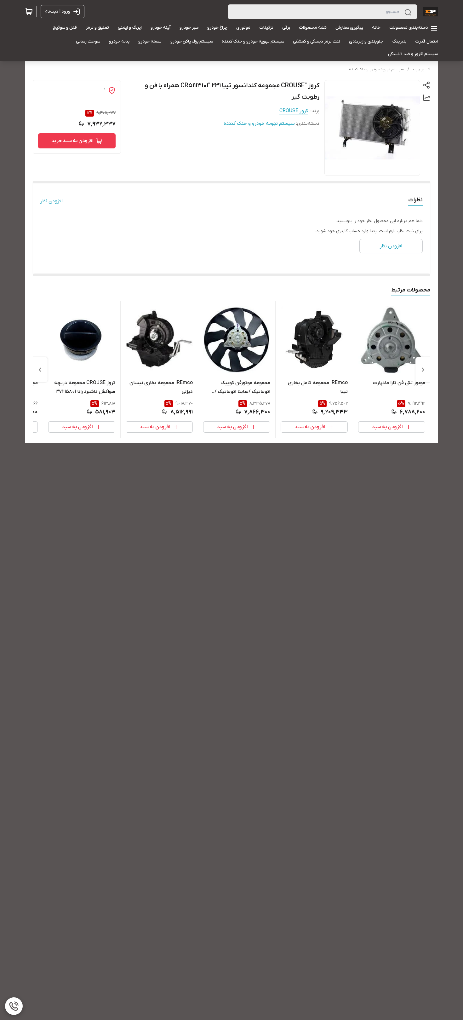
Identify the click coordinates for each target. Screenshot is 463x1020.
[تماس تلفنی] (14, 1006)
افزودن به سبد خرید (72, 141)
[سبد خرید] (29, 11)
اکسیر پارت (421, 69)
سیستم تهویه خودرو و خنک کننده (376, 69)
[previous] (423, 369)
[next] (40, 369)
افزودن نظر (51, 201)
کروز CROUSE (293, 111)
